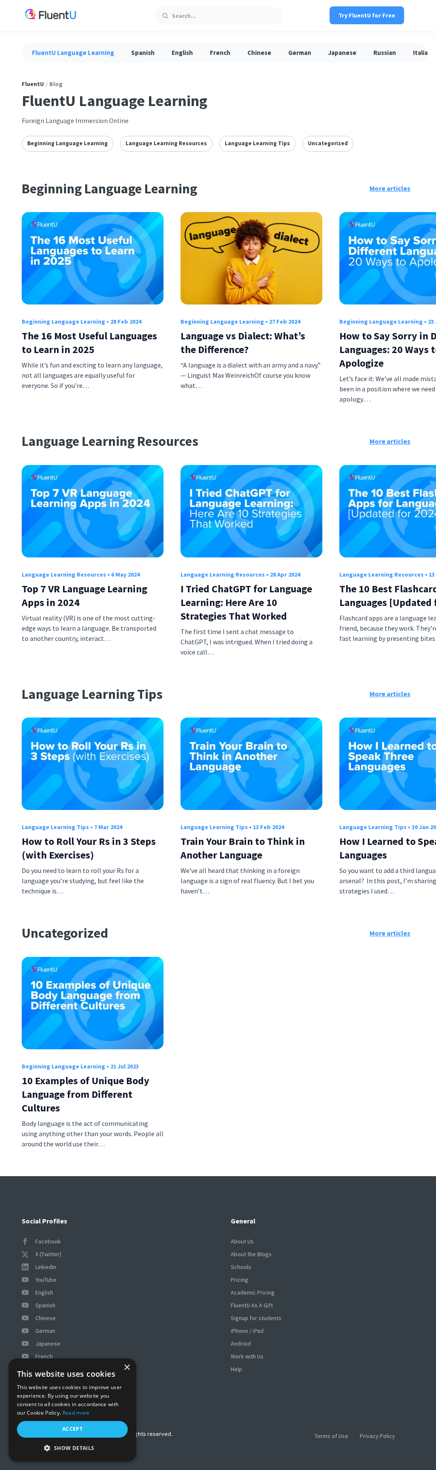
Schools (241, 1267)
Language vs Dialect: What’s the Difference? (243, 342)
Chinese (259, 53)
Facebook (48, 1241)
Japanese (342, 53)
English (182, 53)
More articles (390, 188)
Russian (384, 53)
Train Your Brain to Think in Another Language (243, 848)
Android (241, 1343)
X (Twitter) (48, 1254)
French (220, 53)
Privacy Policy (377, 1436)
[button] (72, 1448)
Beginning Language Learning (67, 143)
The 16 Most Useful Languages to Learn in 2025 (89, 342)
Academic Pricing (253, 1292)
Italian (422, 53)
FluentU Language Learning (73, 53)
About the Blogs (251, 1254)
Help (236, 1369)
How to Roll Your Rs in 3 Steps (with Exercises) (89, 848)
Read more (76, 1412)
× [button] (126, 1367)
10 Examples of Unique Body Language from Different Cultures (85, 1094)
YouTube (46, 1279)
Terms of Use (331, 1436)
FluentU (33, 84)
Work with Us (247, 1356)
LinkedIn (45, 1267)
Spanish (143, 53)
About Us (242, 1241)
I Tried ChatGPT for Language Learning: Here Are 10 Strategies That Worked (246, 602)
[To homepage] (50, 15)
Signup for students (256, 1318)
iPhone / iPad (247, 1331)
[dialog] (72, 1409)
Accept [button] (72, 1429)
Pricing (239, 1279)
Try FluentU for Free (366, 15)
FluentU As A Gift (252, 1305)
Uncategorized (328, 143)
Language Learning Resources (166, 143)
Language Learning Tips (257, 143)
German (299, 53)
